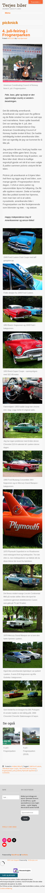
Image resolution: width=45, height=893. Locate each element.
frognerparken (7, 771)
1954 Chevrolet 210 (25, 769)
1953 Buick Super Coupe (10, 769)
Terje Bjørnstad (22, 38)
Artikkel (14, 766)
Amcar (34, 769)
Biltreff (20, 766)
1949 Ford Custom (35, 766)
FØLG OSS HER (9, 827)
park (14, 771)
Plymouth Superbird (28, 771)
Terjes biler (14, 5)
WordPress (15, 855)
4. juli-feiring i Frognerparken (16, 33)
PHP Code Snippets (13, 860)
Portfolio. (24, 855)
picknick (18, 771)
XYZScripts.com (33, 860)
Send (25, 819)
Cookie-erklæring (6, 888)
